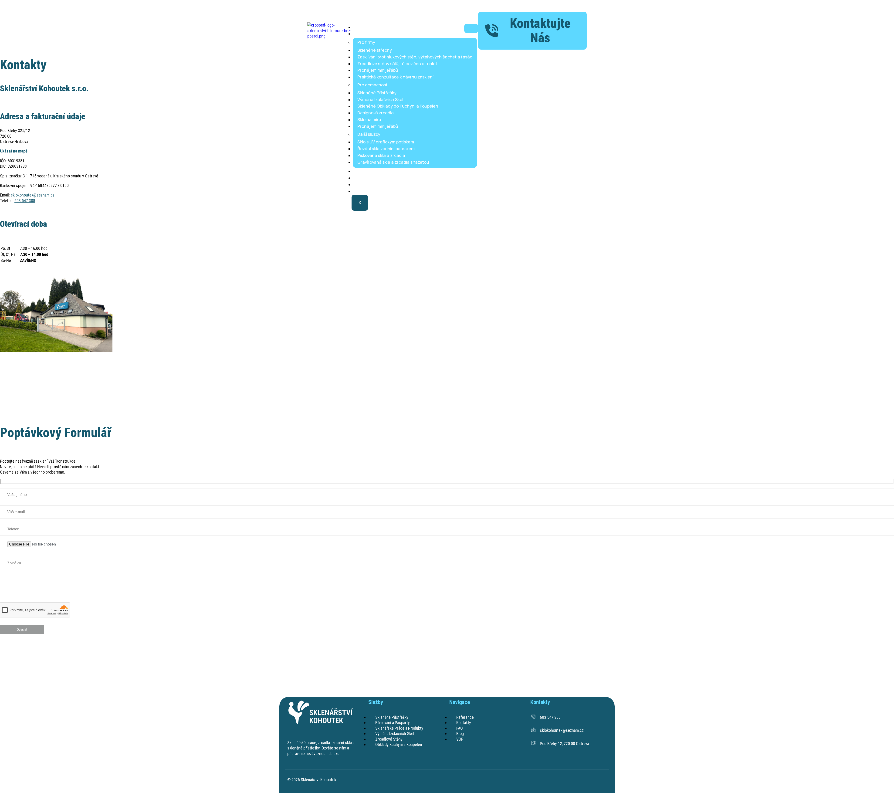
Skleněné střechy (374, 50)
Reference (366, 171)
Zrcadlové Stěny (389, 739)
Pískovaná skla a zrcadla (381, 155)
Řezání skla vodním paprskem (386, 148)
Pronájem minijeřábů (377, 70)
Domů (362, 27)
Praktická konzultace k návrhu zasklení (395, 77)
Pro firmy (366, 42)
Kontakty (365, 177)
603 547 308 (24, 200)
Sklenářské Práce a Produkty (399, 728)
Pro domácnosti (372, 85)
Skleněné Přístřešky (376, 92)
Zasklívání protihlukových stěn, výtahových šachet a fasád (414, 57)
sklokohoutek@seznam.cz (32, 195)
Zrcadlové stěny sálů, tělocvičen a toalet (397, 63)
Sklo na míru (369, 119)
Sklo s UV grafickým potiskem (385, 142)
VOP (460, 739)
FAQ (360, 184)
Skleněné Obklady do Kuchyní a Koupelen (397, 106)
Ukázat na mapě (13, 151)
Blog (360, 191)
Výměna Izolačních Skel (380, 99)
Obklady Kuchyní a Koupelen (398, 744)
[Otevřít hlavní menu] (471, 28)
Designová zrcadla (375, 112)
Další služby (368, 134)
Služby (362, 33)
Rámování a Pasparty (392, 722)
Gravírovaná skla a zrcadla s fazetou (393, 162)
